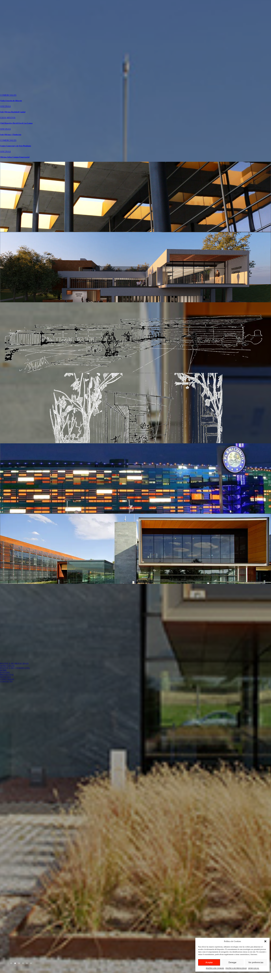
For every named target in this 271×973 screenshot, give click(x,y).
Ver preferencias (255, 962)
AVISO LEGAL (253, 968)
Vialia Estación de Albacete (11, 101)
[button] (265, 941)
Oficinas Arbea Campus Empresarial (14, 157)
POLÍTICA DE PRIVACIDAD (236, 968)
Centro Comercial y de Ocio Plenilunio (15, 146)
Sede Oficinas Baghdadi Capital (12, 112)
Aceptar (209, 962)
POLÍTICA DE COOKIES (215, 968)
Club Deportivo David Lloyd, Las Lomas (16, 123)
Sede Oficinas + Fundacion (10, 134)
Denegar (232, 962)
